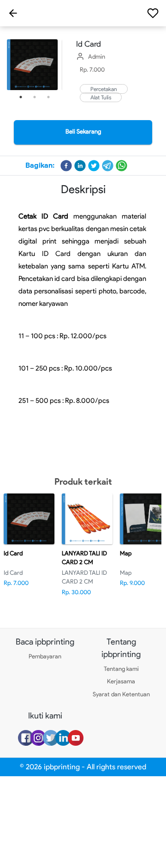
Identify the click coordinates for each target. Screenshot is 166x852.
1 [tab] (20, 97)
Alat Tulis (100, 97)
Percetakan (103, 88)
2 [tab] (34, 97)
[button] (66, 165)
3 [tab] (48, 97)
